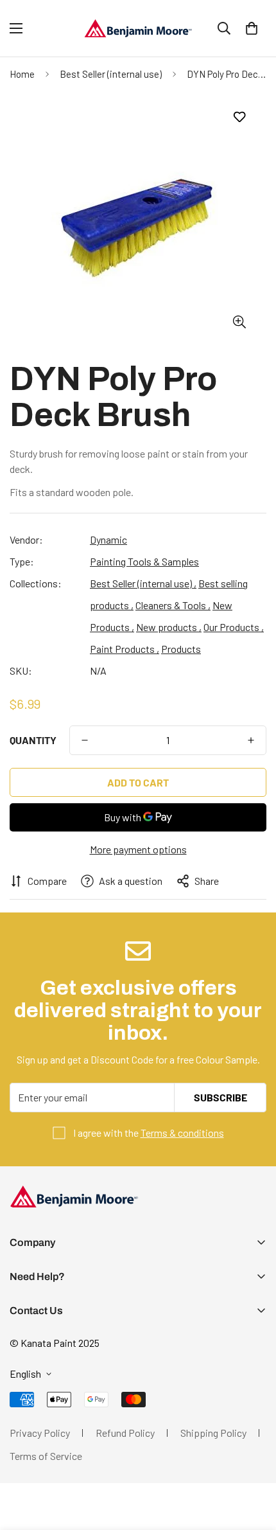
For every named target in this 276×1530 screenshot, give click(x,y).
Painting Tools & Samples (144, 561)
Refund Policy (125, 1433)
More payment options (138, 849)
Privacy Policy (40, 1433)
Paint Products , (124, 649)
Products (181, 649)
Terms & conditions (182, 1132)
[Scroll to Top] (253, 1462)
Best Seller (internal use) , (143, 583)
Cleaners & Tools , (173, 605)
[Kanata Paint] (138, 28)
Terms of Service (46, 1456)
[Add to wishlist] (239, 117)
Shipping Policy (213, 1433)
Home (22, 74)
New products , (169, 627)
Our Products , (233, 627)
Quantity (33, 740)
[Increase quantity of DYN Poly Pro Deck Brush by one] (251, 740)
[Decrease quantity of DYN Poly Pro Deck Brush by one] (84, 740)
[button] (251, 28)
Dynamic (108, 539)
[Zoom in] (239, 322)
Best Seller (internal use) (111, 74)
